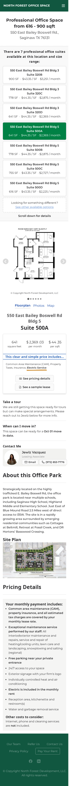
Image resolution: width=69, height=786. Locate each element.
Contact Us (54, 744)
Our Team (14, 744)
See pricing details (36, 378)
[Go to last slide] (5, 261)
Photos (38, 306)
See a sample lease (36, 387)
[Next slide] (63, 261)
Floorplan (22, 305)
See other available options (34, 207)
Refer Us (34, 744)
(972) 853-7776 (55, 462)
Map (50, 306)
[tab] (28, 299)
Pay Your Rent (48, 751)
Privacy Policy (18, 751)
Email (32, 462)
